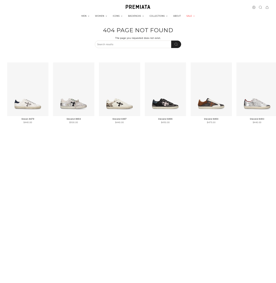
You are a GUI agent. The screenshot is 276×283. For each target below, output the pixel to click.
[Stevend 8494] (211, 89)
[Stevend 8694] (73, 89)
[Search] (176, 44)
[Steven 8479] (27, 89)
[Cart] (267, 7)
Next (272, 89)
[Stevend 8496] (165, 89)
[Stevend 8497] (119, 89)
